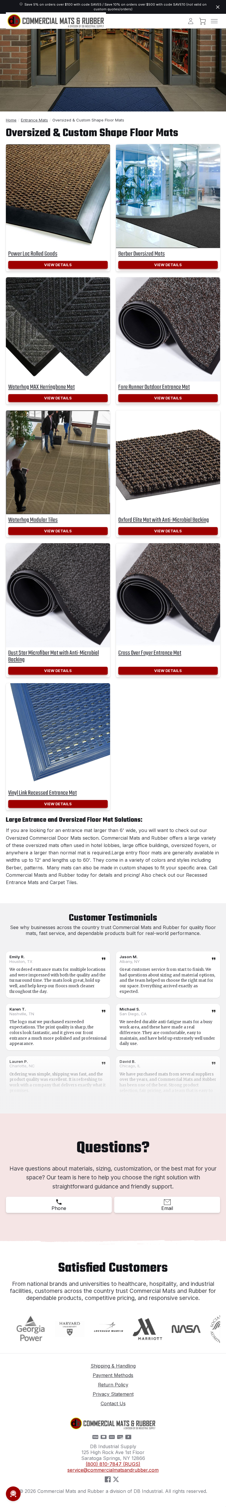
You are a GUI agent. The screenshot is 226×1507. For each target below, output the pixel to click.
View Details (58, 265)
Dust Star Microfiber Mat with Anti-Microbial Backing (53, 656)
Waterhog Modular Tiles (33, 520)
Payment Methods (113, 1375)
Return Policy (113, 1385)
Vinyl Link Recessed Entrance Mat (42, 793)
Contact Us (113, 1403)
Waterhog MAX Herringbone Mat (41, 387)
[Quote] (104, 959)
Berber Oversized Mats (141, 254)
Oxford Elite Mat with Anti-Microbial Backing (163, 520)
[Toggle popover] (13, 1493)
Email (167, 1208)
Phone (58, 1208)
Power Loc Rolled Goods (32, 254)
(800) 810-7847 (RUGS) (113, 1464)
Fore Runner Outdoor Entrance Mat (154, 387)
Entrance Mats (34, 120)
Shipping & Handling (113, 1366)
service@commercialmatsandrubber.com (113, 1470)
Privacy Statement (113, 1394)
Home (11, 120)
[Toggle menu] (214, 21)
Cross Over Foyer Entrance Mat (149, 653)
